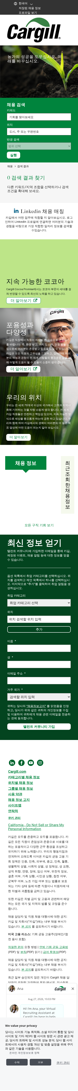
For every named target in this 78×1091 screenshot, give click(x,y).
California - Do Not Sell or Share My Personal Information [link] (36, 826)
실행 (13, 155)
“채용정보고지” (36, 706)
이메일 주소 (16, 673)
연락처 (13, 810)
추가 (39, 629)
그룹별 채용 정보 (20, 788)
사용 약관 (15, 794)
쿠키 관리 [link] (14, 818)
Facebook (21, 763)
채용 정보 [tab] (25, 463)
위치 (10, 124)
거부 (40, 1062)
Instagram (40, 763)
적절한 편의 (16, 947)
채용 (10, 166)
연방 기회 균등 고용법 (53, 947)
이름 (11, 641)
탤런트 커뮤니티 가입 (39, 726)
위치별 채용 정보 (20, 782)
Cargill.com (17, 771)
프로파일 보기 (28, 12)
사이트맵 (14, 805)
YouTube (31, 763)
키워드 (11, 110)
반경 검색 (13, 139)
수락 (17, 1062)
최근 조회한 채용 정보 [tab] (67, 484)
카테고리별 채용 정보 (24, 777)
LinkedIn (12, 763)
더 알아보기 (21, 300)
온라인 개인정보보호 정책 (24, 1053)
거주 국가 (15, 689)
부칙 (23, 952)
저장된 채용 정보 (30, 8)
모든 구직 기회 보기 (39, 525)
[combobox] (39, 131)
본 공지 (26, 926)
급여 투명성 (50, 952)
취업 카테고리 (16, 595)
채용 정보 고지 (19, 799)
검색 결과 (23, 166)
